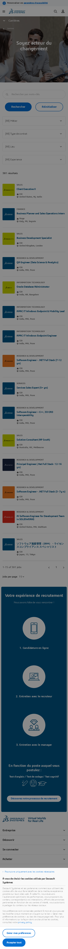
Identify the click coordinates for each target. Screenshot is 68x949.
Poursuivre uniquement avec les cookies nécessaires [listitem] (29, 872)
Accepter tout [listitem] (14, 942)
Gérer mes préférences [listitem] (19, 933)
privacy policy (25, 922)
